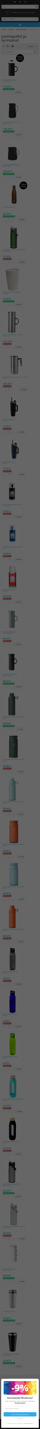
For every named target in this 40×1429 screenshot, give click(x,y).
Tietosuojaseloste (28, 1423)
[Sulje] (36, 1381)
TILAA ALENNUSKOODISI (20, 1415)
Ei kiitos (20, 1419)
